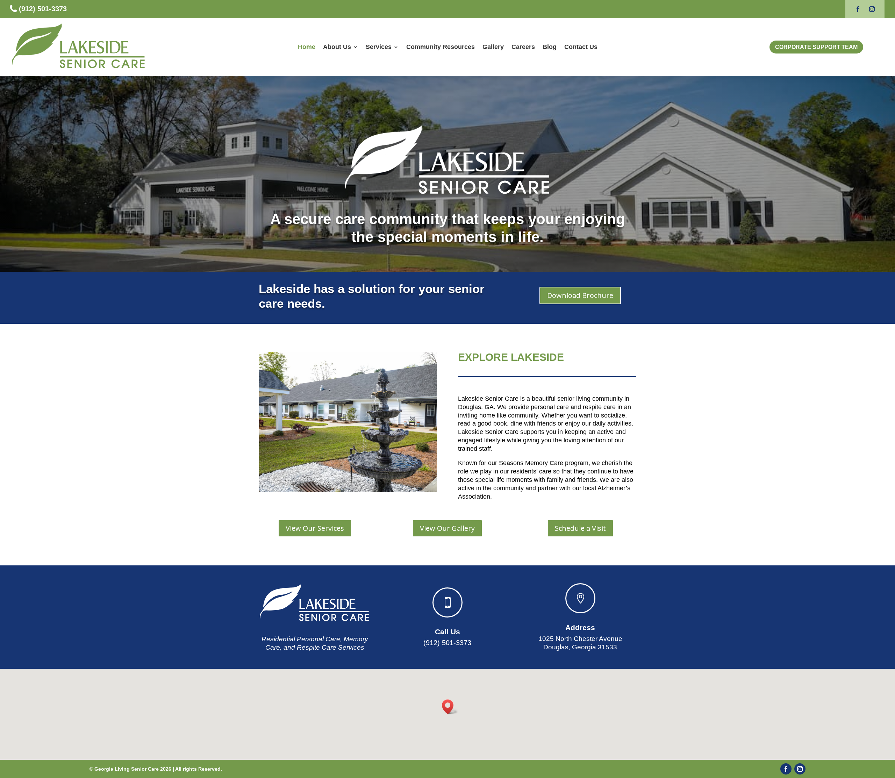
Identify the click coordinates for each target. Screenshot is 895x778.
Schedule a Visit (580, 528)
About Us (337, 46)
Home (306, 46)
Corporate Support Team (816, 47)
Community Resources (440, 46)
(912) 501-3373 (43, 9)
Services (379, 46)
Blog (550, 46)
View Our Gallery (447, 528)
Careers (523, 46)
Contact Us (580, 46)
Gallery (493, 46)
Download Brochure (580, 295)
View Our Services (315, 528)
